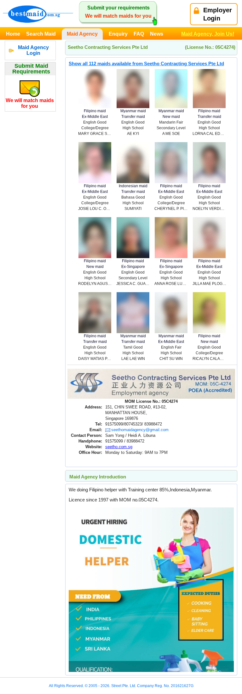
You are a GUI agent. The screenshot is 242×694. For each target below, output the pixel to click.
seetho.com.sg (118, 446)
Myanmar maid (133, 111)
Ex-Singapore (133, 266)
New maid (171, 116)
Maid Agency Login (33, 50)
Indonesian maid (133, 186)
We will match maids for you (30, 103)
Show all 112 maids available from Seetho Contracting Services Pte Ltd (146, 63)
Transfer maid (133, 116)
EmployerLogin (217, 14)
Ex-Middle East (95, 116)
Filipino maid (95, 111)
